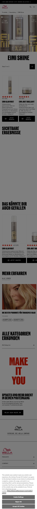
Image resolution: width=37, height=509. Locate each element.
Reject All (18, 502)
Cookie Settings (18, 497)
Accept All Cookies (18, 506)
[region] (18, 489)
